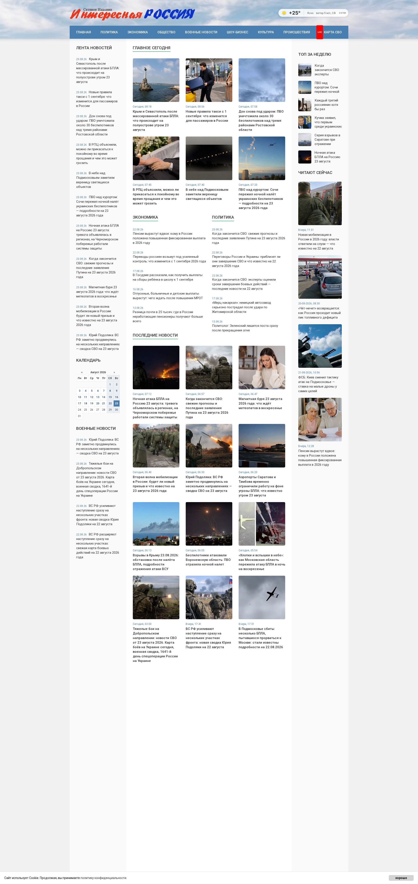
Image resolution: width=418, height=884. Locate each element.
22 (110, 403)
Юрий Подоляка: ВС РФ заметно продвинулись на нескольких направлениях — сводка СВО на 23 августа (98, 342)
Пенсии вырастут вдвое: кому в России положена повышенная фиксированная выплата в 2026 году (169, 236)
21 (103, 403)
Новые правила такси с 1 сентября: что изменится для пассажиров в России (97, 99)
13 (97, 397)
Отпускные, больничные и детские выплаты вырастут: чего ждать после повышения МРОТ (168, 294)
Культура (266, 32)
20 (97, 403)
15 (110, 397)
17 (79, 403)
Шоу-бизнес (237, 32)
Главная (83, 32)
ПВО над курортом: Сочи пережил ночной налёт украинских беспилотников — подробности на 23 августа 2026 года (97, 206)
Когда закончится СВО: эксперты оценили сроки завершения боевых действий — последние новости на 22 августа (244, 282)
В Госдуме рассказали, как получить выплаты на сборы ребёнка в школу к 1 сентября (167, 276)
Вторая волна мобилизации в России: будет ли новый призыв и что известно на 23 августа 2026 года (96, 316)
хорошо (401, 878)
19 (91, 403)
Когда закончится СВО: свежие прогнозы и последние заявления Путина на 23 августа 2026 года (96, 268)
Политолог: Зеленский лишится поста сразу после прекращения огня (245, 326)
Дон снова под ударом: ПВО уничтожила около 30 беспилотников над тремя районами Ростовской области (95, 125)
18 (85, 403)
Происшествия (296, 32)
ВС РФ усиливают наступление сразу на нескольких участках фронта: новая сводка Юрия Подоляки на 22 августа (97, 515)
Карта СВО (333, 32)
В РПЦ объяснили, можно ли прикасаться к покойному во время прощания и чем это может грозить (96, 154)
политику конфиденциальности (103, 878)
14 (103, 397)
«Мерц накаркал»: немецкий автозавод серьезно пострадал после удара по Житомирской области (241, 305)
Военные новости (201, 32)
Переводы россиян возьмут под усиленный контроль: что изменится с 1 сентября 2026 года (169, 257)
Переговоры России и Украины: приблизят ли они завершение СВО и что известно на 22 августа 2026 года (246, 259)
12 (91, 397)
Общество (166, 32)
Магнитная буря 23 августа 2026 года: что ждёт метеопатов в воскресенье (97, 291)
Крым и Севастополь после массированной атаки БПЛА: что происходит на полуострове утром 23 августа (97, 70)
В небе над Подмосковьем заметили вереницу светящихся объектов (95, 180)
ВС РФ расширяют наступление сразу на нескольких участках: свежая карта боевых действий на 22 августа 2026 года (97, 545)
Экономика (138, 32)
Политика (109, 32)
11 (85, 397)
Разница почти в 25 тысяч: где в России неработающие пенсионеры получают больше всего (168, 314)
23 (116, 403)
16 (116, 397)
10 (79, 397)
